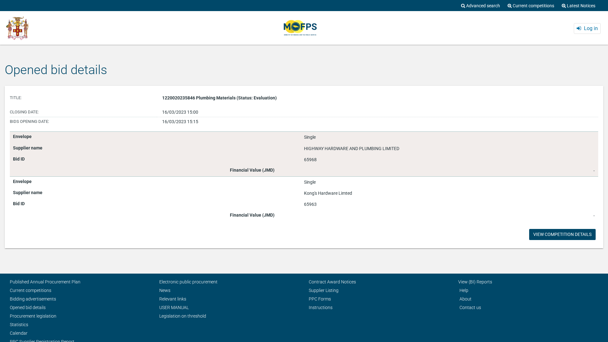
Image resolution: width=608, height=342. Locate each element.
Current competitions (30, 290)
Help (463, 290)
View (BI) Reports (475, 281)
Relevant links (172, 298)
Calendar (19, 333)
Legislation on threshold (182, 316)
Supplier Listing (324, 290)
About (465, 298)
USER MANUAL (174, 307)
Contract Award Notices (332, 281)
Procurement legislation (33, 316)
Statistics (19, 324)
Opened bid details (28, 307)
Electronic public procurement (188, 281)
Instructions (320, 307)
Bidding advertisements (33, 298)
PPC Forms (320, 298)
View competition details (562, 234)
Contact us (470, 307)
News (164, 290)
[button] (587, 28)
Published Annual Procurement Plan (45, 281)
